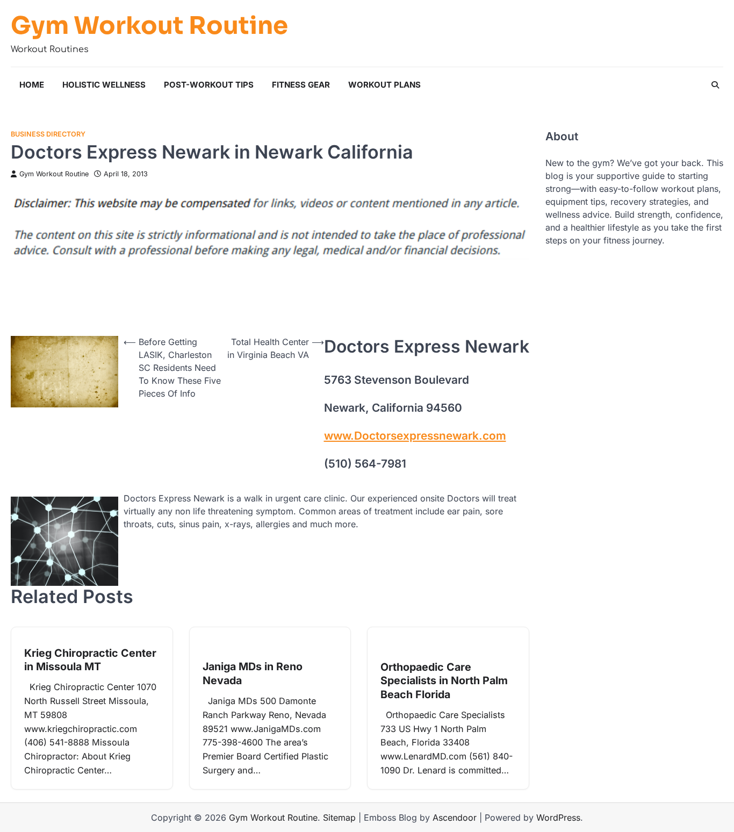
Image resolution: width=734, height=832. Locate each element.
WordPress (558, 817)
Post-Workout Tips (209, 85)
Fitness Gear (301, 85)
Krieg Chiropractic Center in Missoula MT (90, 660)
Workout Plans (384, 85)
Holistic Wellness (104, 85)
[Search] (715, 85)
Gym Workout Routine (149, 25)
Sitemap (339, 817)
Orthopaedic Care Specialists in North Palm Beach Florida (444, 681)
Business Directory (48, 134)
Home (31, 85)
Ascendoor (455, 817)
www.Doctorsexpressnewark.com (415, 435)
